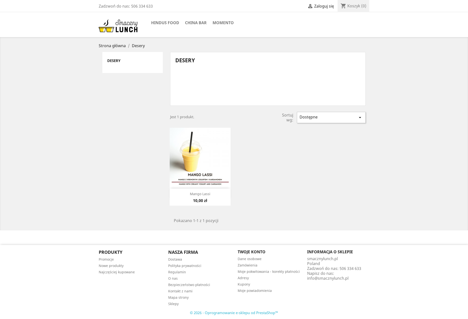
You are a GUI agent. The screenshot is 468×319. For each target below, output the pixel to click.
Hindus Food (165, 22)
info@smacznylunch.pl (328, 278)
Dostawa (175, 259)
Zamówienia (247, 265)
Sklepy (173, 303)
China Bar (196, 22)
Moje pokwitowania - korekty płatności (269, 271)
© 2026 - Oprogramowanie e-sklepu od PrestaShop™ (234, 312)
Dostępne (331, 117)
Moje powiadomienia (255, 290)
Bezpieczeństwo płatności (189, 284)
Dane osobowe (250, 258)
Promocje (106, 259)
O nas (173, 278)
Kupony (244, 284)
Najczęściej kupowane (117, 272)
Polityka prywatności (184, 265)
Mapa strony (178, 297)
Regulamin (177, 272)
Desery (113, 60)
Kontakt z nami (180, 291)
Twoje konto (251, 252)
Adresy (243, 278)
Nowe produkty (111, 265)
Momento (223, 22)
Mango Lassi (200, 193)
